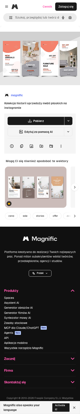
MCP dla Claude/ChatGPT (25, 328)
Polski (40, 273)
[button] (40, 273)
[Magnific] (40, 240)
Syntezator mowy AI (17, 318)
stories (40, 216)
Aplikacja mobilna (15, 343)
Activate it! (60, 407)
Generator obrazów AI (18, 308)
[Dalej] (74, 187)
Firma (8, 370)
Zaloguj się (65, 6)
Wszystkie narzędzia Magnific (23, 348)
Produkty (11, 290)
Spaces (9, 298)
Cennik (47, 6)
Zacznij (9, 358)
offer (55, 216)
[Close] (74, 407)
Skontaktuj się (15, 382)
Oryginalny (28, 35)
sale (25, 216)
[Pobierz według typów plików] (68, 121)
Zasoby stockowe (15, 323)
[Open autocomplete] (9, 17)
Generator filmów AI (17, 313)
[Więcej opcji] (61, 146)
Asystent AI (11, 303)
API (6, 338)
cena (11, 216)
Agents (12, 333)
